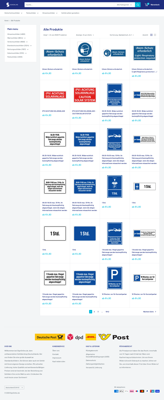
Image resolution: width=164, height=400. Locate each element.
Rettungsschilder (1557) (16, 49)
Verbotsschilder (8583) (16, 42)
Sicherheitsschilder (12, 13)
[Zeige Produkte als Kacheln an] (151, 35)
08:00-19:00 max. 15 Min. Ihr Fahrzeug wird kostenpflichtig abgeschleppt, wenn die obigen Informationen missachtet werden (114, 159)
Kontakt (55, 354)
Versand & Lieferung (94, 367)
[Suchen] (138, 4)
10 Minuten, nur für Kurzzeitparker (114, 294)
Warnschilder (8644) (15, 38)
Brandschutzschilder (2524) (18, 45)
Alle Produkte (15, 21)
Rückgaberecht (92, 350)
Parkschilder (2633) (14, 57)
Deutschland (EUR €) (12, 387)
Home (6, 21)
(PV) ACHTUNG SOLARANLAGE (53, 111)
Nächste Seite (148, 312)
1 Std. (104, 203)
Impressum (56, 358)
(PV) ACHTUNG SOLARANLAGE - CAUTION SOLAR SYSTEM (84, 112)
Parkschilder (31, 13)
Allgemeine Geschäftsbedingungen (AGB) (97, 355)
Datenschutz (91, 360)
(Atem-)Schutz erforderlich (52, 69)
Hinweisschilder (48, 13)
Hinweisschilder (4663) (16, 34)
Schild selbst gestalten (70, 13)
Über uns (55, 350)
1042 (107, 312)
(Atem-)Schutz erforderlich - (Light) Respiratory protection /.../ (144, 70)
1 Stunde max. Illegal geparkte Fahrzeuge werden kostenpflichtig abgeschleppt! (114, 252)
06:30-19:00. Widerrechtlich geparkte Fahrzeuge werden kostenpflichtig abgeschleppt (112, 113)
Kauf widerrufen (58, 361)
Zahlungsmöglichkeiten (95, 364)
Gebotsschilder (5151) (15, 53)
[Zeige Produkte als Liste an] (155, 35)
